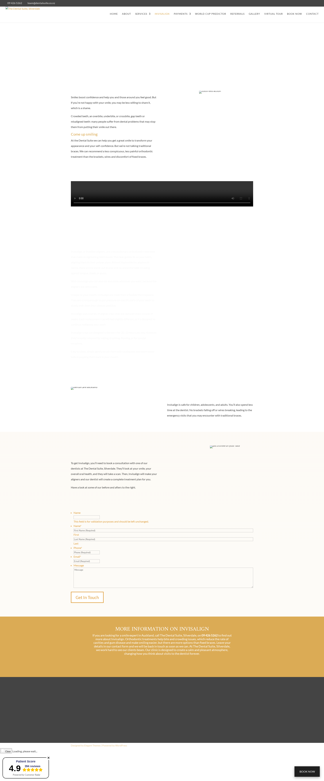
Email (77, 556)
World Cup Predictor (210, 14)
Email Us (77, 731)
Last (76, 543)
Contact (312, 14)
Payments (180, 14)
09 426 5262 (80, 705)
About (126, 14)
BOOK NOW (294, 14)
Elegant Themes (92, 745)
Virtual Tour (273, 14)
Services (141, 14)
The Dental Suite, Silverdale (155, 705)
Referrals (237, 14)
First (76, 534)
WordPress (121, 745)
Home (114, 14)
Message (79, 565)
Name (77, 512)
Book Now (307, 771)
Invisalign (162, 14)
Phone (78, 547)
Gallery (254, 14)
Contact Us (83, 168)
